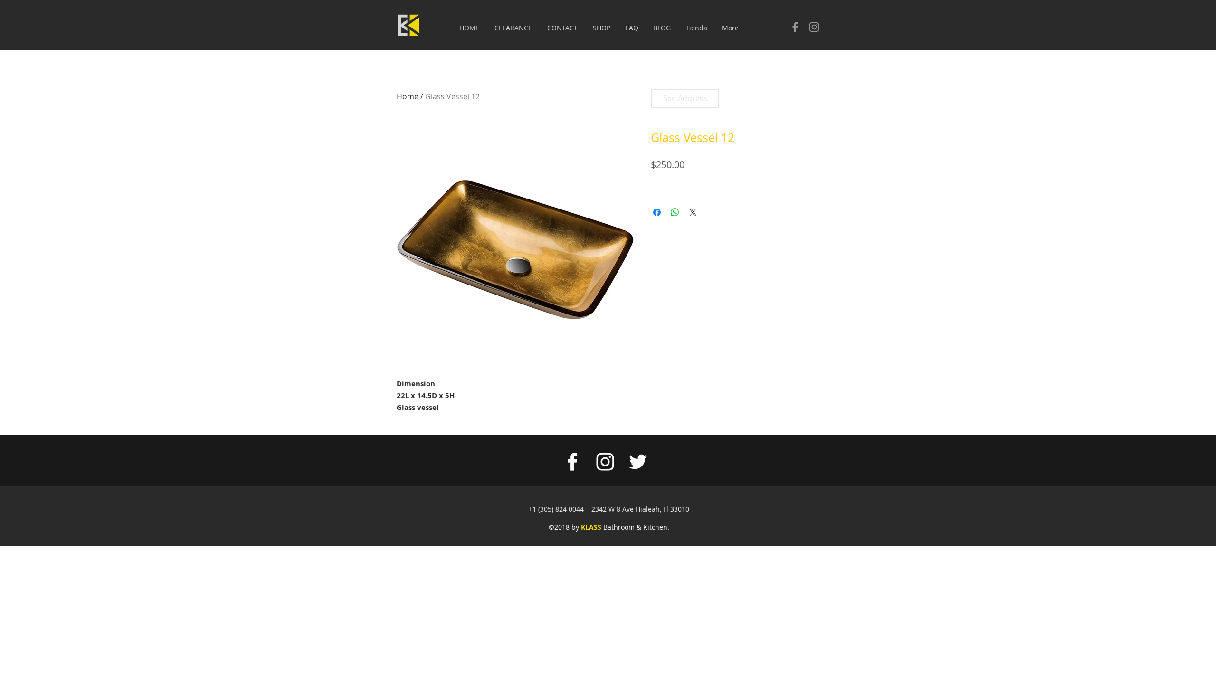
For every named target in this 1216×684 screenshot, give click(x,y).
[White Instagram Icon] (605, 462)
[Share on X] (693, 212)
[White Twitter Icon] (638, 462)
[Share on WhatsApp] (675, 212)
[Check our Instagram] (814, 27)
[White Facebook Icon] (572, 462)
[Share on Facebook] (657, 212)
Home (407, 96)
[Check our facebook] (795, 27)
